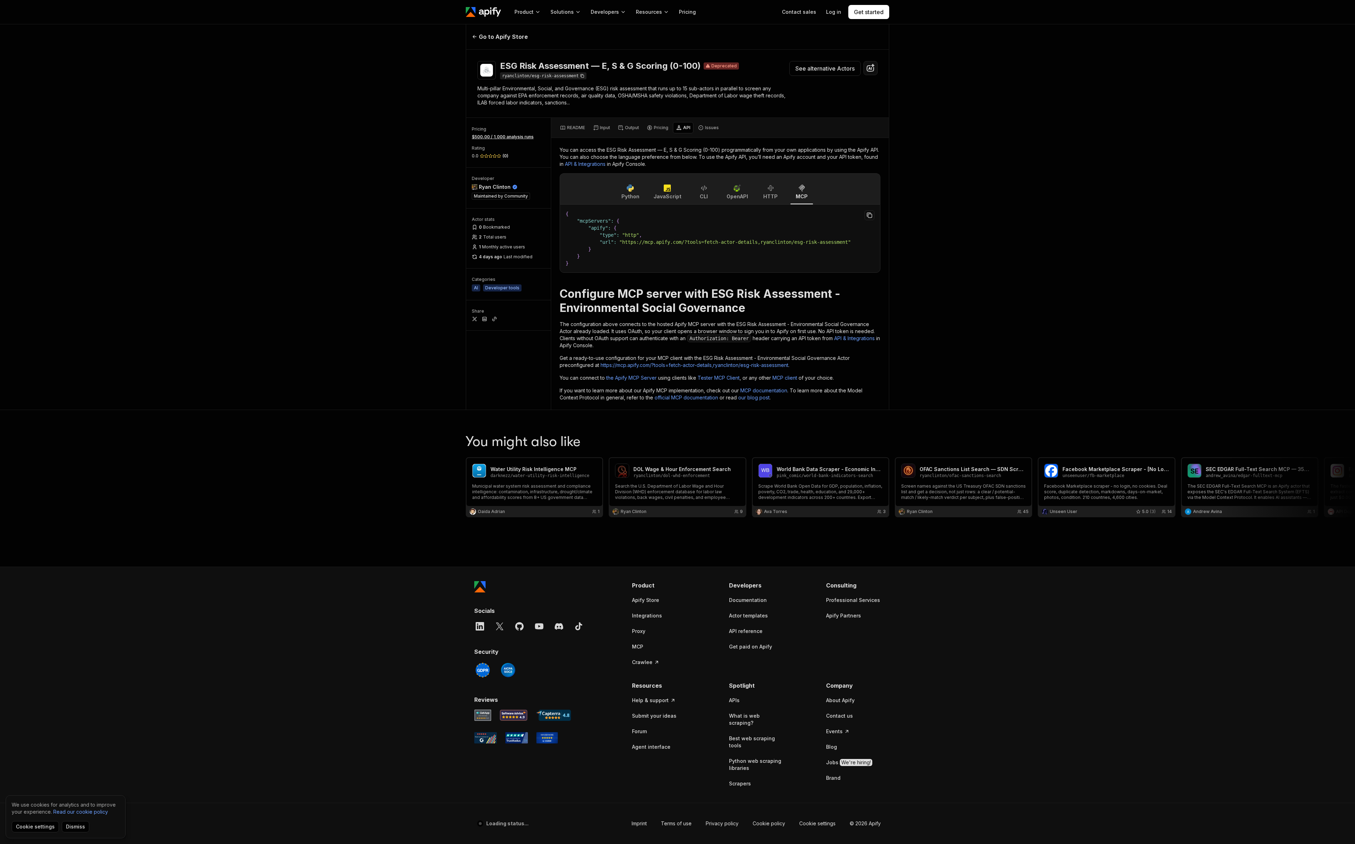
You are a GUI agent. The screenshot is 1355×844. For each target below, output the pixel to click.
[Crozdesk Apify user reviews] (547, 737)
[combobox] (870, 68)
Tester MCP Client (719, 378)
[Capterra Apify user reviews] (553, 715)
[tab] (572, 127)
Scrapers (740, 783)
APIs (734, 700)
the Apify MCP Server (631, 378)
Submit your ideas (654, 716)
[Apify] (483, 12)
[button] (659, 585)
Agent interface (651, 747)
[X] (499, 626)
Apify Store (645, 600)
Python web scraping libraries (755, 764)
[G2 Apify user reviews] (485, 737)
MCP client (784, 378)
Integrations (647, 616)
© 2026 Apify (865, 823)
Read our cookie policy (80, 812)
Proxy (638, 631)
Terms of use (676, 823)
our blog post (754, 397)
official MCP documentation (686, 397)
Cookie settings (817, 823)
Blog (831, 747)
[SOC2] (508, 670)
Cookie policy (769, 823)
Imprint (639, 823)
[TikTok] (578, 626)
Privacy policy (722, 823)
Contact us (839, 716)
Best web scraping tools (752, 741)
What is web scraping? (744, 719)
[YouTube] (539, 626)
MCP (637, 647)
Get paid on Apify (750, 647)
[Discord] (559, 626)
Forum (639, 731)
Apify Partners (843, 616)
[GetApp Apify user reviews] (482, 715)
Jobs (848, 762)
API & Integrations (585, 164)
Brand (833, 778)
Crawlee (642, 662)
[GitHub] (519, 626)
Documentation (748, 600)
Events (834, 731)
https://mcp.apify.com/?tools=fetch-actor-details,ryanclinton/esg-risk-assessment (694, 365)
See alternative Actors (825, 68)
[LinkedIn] (480, 626)
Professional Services (853, 600)
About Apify (840, 700)
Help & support (650, 700)
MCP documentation (763, 390)
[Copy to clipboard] (869, 215)
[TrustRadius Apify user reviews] (516, 737)
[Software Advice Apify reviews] (514, 715)
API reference (746, 631)
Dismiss (75, 827)
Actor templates (748, 616)
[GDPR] (482, 670)
